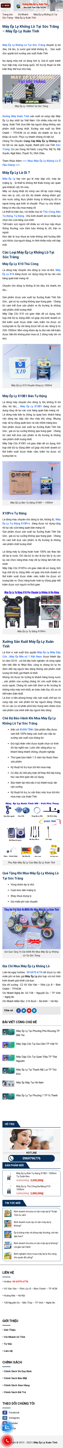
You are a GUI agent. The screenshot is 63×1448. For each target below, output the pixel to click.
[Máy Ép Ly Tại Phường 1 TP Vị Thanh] (8, 1099)
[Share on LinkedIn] (34, 1010)
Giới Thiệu (10, 1329)
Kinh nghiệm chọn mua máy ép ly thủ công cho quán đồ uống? (35, 1256)
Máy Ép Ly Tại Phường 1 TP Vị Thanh (37, 1095)
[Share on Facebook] (18, 1010)
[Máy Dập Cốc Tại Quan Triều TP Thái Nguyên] (8, 1061)
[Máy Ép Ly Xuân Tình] (31, 5)
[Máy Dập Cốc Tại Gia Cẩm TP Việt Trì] (8, 1048)
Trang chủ (7, 14)
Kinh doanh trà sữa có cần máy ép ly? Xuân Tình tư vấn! (35, 1213)
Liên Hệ (8, 1351)
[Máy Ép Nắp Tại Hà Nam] (8, 1087)
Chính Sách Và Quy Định (18, 1371)
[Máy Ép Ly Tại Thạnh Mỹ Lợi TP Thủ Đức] (8, 1074)
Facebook (14, 1412)
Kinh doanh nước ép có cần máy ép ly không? (32, 1224)
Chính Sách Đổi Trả (15, 1392)
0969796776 (31, 1158)
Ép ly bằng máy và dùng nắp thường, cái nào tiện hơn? (36, 1234)
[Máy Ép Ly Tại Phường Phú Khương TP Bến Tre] (8, 1035)
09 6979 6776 (34, 972)
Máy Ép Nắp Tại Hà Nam (30, 1082)
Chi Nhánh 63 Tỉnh (14, 1337)
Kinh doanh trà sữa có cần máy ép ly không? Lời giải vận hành (36, 1245)
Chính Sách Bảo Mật (15, 1378)
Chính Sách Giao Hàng (17, 1385)
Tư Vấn (8, 1343)
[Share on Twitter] (23, 1010)
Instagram (14, 1417)
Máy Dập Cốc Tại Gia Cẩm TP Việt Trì (37, 1043)
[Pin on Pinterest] (29, 1010)
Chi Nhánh (23, 14)
